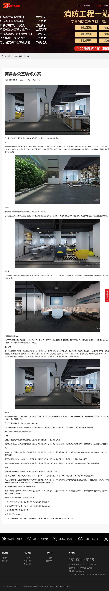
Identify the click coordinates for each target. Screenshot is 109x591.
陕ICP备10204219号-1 (63, 586)
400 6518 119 (80, 565)
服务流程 (87, 5)
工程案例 (97, 5)
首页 (79, 5)
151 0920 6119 (81, 559)
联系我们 (49, 561)
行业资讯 (27, 558)
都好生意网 (27, 561)
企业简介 (49, 558)
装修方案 (26, 56)
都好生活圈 (27, 564)
